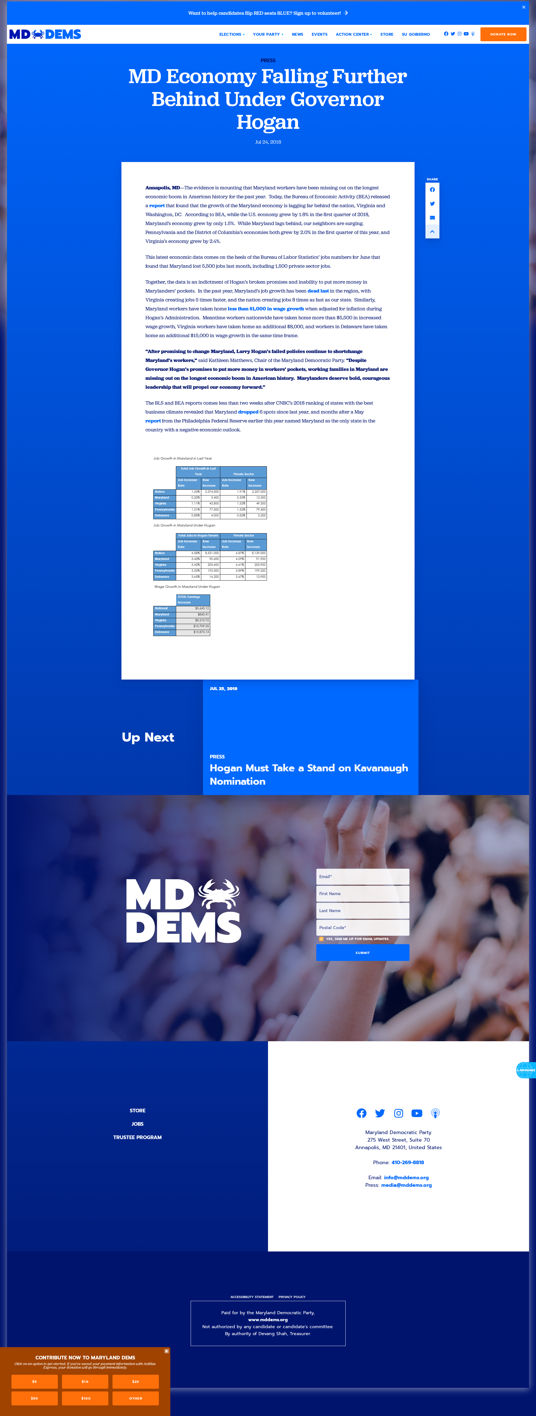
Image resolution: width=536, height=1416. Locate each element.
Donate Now (503, 34)
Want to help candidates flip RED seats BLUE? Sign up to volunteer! (265, 13)
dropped (248, 412)
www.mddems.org (268, 1319)
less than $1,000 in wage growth (266, 308)
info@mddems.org (406, 1177)
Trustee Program (137, 1137)
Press (268, 60)
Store (137, 1111)
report (157, 205)
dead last (318, 290)
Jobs (137, 1124)
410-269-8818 (408, 1162)
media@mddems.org (406, 1185)
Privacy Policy (292, 1296)
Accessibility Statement (252, 1296)
